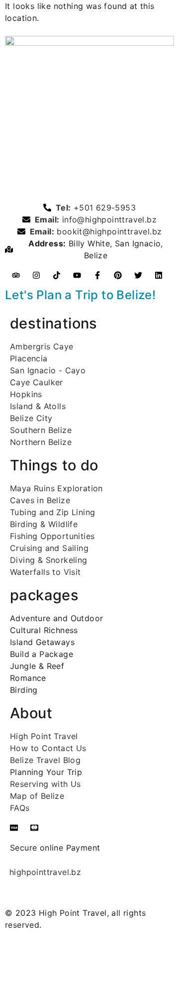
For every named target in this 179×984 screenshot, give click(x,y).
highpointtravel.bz (45, 872)
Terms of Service (109, 954)
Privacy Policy (33, 954)
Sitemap (21, 966)
